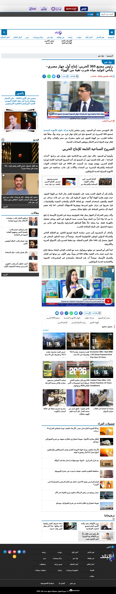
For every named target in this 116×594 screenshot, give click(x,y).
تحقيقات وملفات (40, 570)
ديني (27, 37)
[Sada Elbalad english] (32, 9)
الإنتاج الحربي (62, 322)
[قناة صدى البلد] (84, 9)
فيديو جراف (58, 564)
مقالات (92, 576)
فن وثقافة (60, 37)
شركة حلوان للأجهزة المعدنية (56, 130)
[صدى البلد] (58, 32)
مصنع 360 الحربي (53, 318)
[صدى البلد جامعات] (56, 9)
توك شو (50, 37)
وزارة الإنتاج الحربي (78, 322)
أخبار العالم (17, 37)
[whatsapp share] (49, 76)
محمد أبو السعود (104, 318)
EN (91, 14)
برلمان (60, 570)
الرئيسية (111, 37)
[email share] (44, 76)
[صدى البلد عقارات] (44, 9)
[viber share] (62, 313)
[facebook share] (58, 76)
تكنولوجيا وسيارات (72, 570)
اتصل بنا (62, 583)
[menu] (112, 32)
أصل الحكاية (74, 564)
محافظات (43, 564)
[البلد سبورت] (71, 9)
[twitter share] (54, 76)
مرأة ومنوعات (38, 37)
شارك (64, 76)
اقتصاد (92, 570)
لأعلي (108, 547)
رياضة (70, 37)
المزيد (5, 207)
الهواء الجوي (94, 322)
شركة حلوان (89, 318)
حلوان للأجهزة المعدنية (72, 318)
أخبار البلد (88, 37)
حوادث (78, 37)
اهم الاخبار (100, 37)
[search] (4, 32)
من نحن (73, 583)
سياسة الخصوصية (47, 583)
